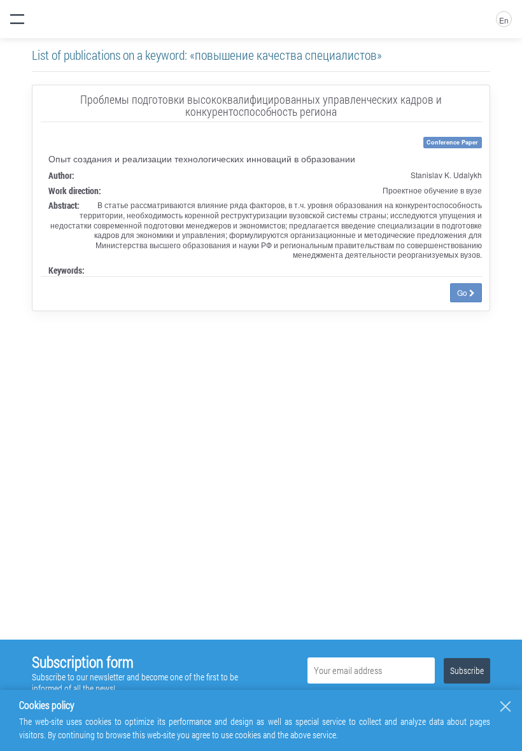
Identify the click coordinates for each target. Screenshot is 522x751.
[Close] (505, 706)
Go (463, 292)
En (504, 20)
